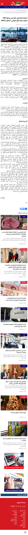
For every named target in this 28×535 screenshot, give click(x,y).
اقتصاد (18, 10)
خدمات (15, 517)
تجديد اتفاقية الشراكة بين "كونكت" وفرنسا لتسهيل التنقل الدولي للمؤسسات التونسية (15, 267)
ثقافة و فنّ (15, 514)
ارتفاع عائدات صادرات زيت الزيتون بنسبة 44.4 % (14, 439)
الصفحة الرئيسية (23, 10)
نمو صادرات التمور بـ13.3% (18, 412)
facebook (18, 506)
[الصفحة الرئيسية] (17, 3)
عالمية (24, 522)
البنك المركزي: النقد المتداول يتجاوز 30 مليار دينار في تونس (14, 325)
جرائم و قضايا (22, 516)
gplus (15, 506)
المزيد (2, 3)
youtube (13, 506)
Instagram (11, 506)
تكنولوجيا (23, 514)
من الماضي (23, 524)
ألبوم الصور (14, 511)
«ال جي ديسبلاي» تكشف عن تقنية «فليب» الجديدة (15, 351)
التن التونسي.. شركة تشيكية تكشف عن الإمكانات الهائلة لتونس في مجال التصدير (14, 234)
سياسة (15, 524)
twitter (20, 506)
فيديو (16, 522)
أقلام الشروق (22, 511)
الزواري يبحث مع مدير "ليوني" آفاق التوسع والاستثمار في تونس (16, 382)
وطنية (15, 512)
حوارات (24, 517)
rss (17, 506)
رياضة (24, 519)
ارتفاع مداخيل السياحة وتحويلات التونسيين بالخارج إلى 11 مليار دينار (16, 299)
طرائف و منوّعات (13, 520)
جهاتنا (16, 516)
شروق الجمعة (14, 519)
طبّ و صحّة (23, 520)
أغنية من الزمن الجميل (22, 526)
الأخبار (24, 7)
